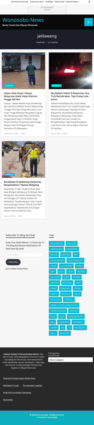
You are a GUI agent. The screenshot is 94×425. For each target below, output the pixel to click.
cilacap (53, 266)
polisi (62, 316)
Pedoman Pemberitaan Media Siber (19, 378)
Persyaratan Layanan (32, 385)
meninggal (66, 294)
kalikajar (76, 277)
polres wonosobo (75, 316)
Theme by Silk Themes (47, 421)
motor (77, 294)
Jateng (66, 277)
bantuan (54, 255)
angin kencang (56, 249)
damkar (79, 266)
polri (52, 322)
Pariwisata (69, 299)
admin (23, 134)
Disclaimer (8, 399)
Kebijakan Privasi (11, 385)
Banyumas (66, 255)
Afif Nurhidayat (56, 243)
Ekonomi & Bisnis (72, 2)
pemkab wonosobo (58, 311)
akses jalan (71, 243)
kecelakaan (67, 283)
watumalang (80, 328)
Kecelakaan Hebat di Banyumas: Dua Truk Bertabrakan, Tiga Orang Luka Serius (70, 96)
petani (52, 316)
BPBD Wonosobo (57, 260)
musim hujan (55, 299)
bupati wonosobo (75, 260)
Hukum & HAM (60, 2)
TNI (69, 328)
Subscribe (13, 262)
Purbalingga (64, 322)
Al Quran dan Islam (37, 2)
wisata (53, 333)
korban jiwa (65, 288)
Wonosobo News (23, 19)
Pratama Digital (51, 417)
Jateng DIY (9, 86)
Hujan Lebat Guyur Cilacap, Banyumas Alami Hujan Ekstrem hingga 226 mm (20, 96)
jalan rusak (54, 277)
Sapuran (53, 328)
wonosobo (64, 333)
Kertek (78, 283)
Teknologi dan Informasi (19, 2)
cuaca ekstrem (66, 266)
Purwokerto (78, 322)
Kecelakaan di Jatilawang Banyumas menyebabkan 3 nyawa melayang (22, 183)
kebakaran (54, 283)
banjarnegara (71, 249)
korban (53, 288)
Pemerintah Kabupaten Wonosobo (64, 305)
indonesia (81, 271)
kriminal (77, 288)
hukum (70, 271)
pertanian (74, 311)
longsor (53, 294)
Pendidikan (49, 2)
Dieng (52, 271)
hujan (61, 271)
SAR (62, 328)
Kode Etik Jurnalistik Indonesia (17, 392)
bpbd (76, 255)
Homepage (40, 42)
